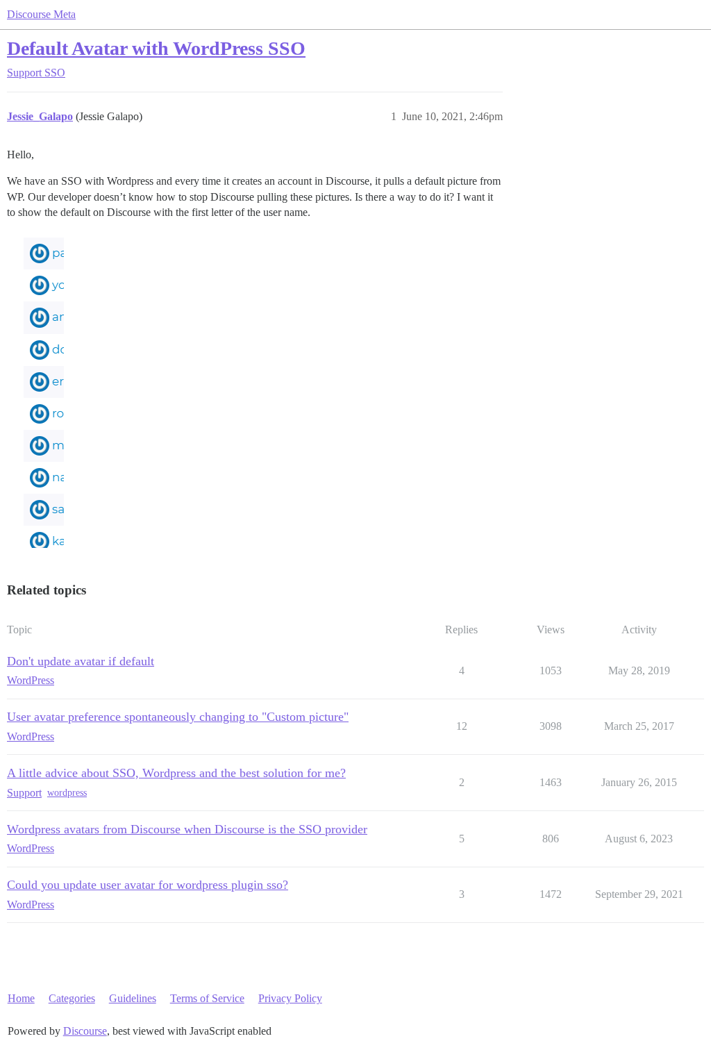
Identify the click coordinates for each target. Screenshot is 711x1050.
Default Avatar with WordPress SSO (156, 48)
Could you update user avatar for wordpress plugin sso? (147, 885)
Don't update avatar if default (80, 661)
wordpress (67, 793)
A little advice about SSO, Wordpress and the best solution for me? (176, 773)
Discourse (85, 1031)
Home (21, 998)
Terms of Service (207, 998)
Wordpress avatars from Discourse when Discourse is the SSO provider (187, 829)
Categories (72, 998)
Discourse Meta (41, 14)
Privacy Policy (290, 998)
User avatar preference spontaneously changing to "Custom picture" (178, 717)
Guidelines (132, 998)
